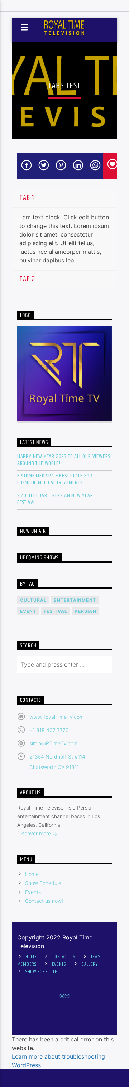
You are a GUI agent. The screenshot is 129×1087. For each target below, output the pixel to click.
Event (28, 611)
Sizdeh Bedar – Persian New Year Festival (55, 499)
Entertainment (75, 600)
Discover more (34, 833)
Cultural (33, 600)
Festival (56, 611)
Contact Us (63, 957)
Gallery (89, 964)
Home (32, 874)
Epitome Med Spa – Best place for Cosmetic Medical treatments (54, 479)
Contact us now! (44, 901)
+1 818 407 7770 (49, 730)
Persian (85, 611)
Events (33, 892)
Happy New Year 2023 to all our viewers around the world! (63, 460)
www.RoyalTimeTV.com (56, 717)
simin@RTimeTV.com (53, 743)
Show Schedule (43, 883)
